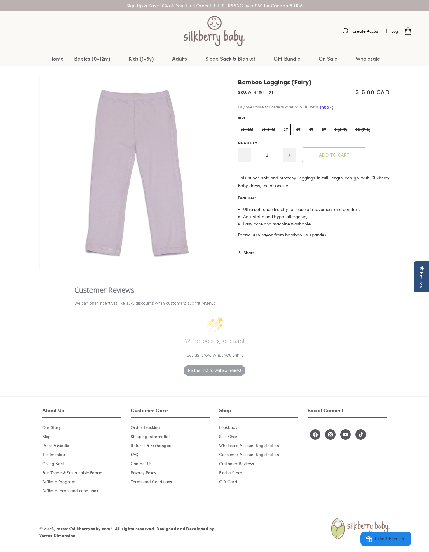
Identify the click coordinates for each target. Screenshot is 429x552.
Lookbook (228, 427)
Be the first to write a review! (214, 370)
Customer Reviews (236, 463)
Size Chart (229, 436)
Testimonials (53, 454)
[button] (96, 59)
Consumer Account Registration (249, 454)
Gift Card (228, 481)
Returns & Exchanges (151, 445)
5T (325, 131)
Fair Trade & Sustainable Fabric (72, 472)
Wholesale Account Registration (249, 445)
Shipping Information (151, 436)
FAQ (134, 454)
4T (312, 131)
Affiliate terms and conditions (70, 490)
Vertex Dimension (57, 535)
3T (299, 131)
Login (396, 31)
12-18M (248, 131)
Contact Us (141, 463)
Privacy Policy (143, 472)
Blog (46, 436)
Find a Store (230, 472)
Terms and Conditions (151, 481)
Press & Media (55, 445)
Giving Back (53, 463)
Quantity (247, 143)
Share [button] (249, 252)
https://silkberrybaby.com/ (85, 528)
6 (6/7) (342, 131)
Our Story (51, 427)
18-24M (270, 131)
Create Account (367, 31)
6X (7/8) (364, 131)
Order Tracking (145, 427)
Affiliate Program (58, 481)
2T (286, 129)
